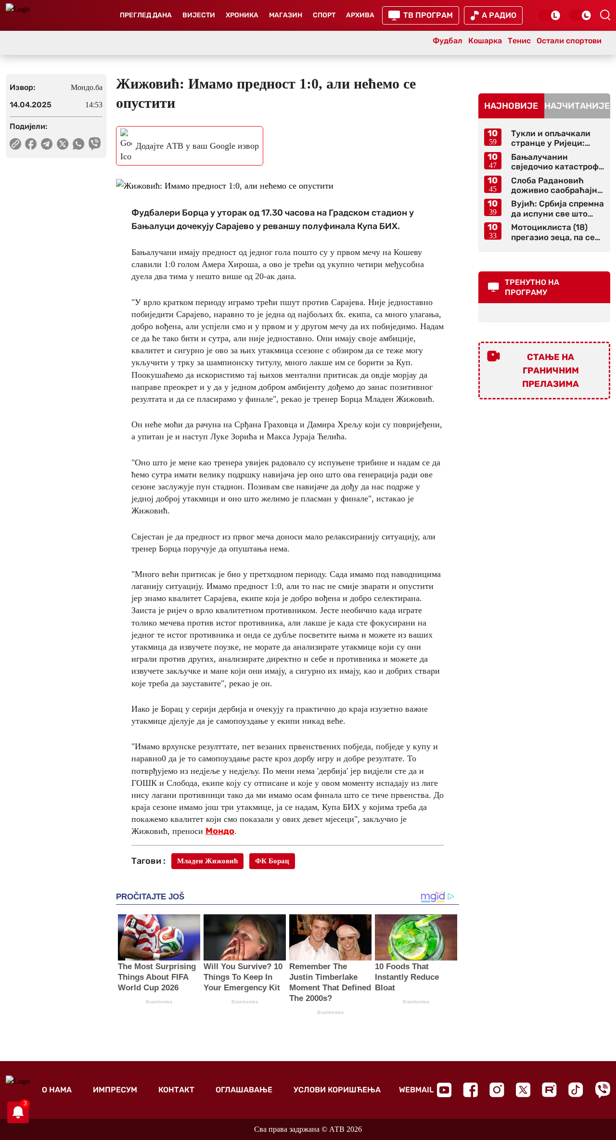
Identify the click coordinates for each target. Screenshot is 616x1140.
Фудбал (447, 40)
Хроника (242, 15)
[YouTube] (444, 1090)
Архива (360, 15)
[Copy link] (15, 144)
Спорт (324, 15)
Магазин (285, 15)
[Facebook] (470, 1089)
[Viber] (602, 1089)
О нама (57, 1089)
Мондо (219, 831)
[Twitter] (523, 1089)
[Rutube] (549, 1089)
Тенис (519, 40)
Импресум (115, 1089)
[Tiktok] (575, 1089)
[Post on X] (63, 144)
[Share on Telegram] (47, 144)
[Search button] (605, 15)
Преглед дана (146, 15)
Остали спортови (569, 40)
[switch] (549, 15)
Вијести (198, 15)
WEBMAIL (416, 1089)
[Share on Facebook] (31, 144)
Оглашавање (244, 1089)
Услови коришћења (337, 1089)
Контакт (176, 1089)
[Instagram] (496, 1089)
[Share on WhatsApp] (79, 144)
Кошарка (485, 40)
